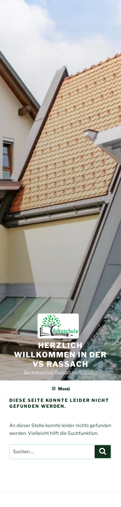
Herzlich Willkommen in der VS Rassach (60, 355)
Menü (64, 388)
